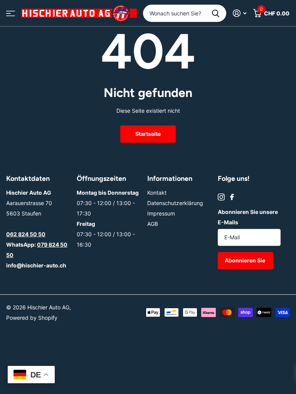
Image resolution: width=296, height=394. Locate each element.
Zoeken (215, 13)
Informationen (169, 178)
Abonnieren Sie (245, 260)
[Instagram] (221, 197)
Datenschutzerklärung (175, 203)
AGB (152, 223)
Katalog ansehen (10, 13)
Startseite (148, 133)
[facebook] (232, 197)
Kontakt (156, 192)
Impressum (161, 213)
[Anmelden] (239, 13)
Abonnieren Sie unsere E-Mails (248, 217)
